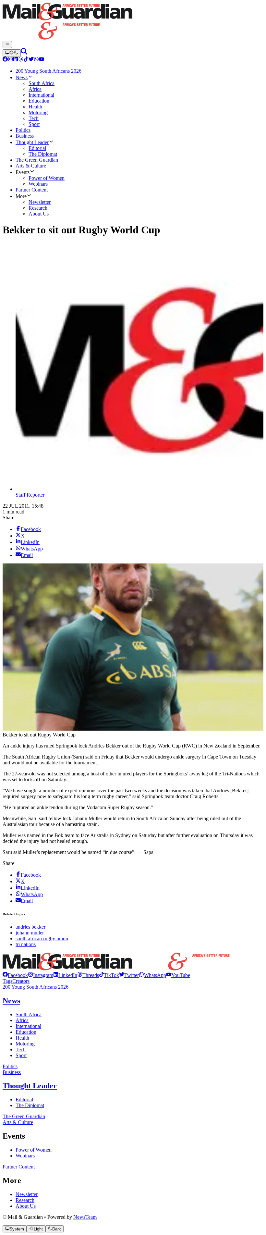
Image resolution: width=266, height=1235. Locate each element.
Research (25, 1200)
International (28, 1026)
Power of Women (34, 1150)
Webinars (25, 1155)
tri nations (26, 944)
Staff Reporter (30, 495)
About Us (26, 1206)
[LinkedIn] (15, 60)
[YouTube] (41, 60)
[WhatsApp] (36, 60)
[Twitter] (31, 60)
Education (26, 1032)
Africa (22, 1020)
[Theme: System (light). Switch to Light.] (12, 52)
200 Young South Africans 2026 (35, 987)
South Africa (29, 1014)
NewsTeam (85, 1217)
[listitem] (15, 975)
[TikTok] (26, 60)
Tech (21, 1049)
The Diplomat (30, 1105)
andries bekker (30, 927)
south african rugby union (42, 938)
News (11, 1000)
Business (12, 1072)
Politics (10, 1066)
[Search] (24, 53)
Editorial (24, 1099)
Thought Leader (30, 1085)
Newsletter (27, 1194)
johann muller (30, 932)
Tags (7, 981)
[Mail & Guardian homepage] (133, 22)
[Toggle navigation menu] (7, 44)
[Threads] (20, 60)
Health (22, 1038)
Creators (21, 981)
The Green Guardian (24, 1116)
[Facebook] (5, 60)
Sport (21, 1055)
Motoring (25, 1043)
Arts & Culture (18, 1122)
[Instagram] (10, 60)
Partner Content (19, 1166)
